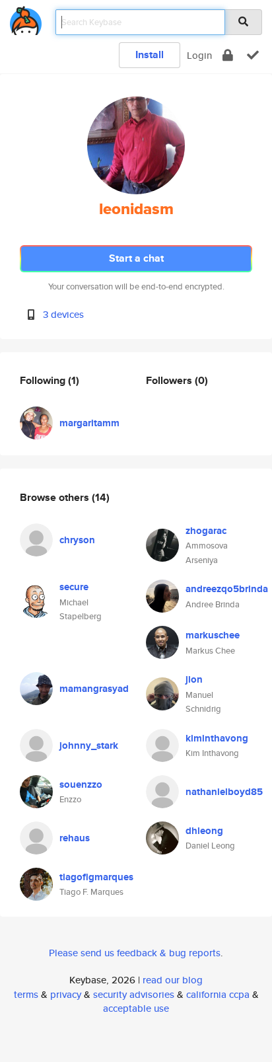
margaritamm (89, 423)
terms (26, 994)
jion (194, 679)
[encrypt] (227, 55)
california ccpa (218, 994)
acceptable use (136, 1008)
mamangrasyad (94, 688)
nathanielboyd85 (224, 791)
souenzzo (80, 784)
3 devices (63, 314)
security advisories (133, 994)
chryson (77, 540)
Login (199, 55)
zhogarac (206, 530)
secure (73, 587)
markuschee (213, 635)
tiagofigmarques (96, 877)
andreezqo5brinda (227, 589)
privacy (65, 994)
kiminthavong (217, 738)
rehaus (74, 838)
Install (149, 54)
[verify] (253, 55)
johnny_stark (88, 745)
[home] (26, 18)
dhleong (204, 830)
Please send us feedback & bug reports (135, 953)
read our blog (173, 980)
